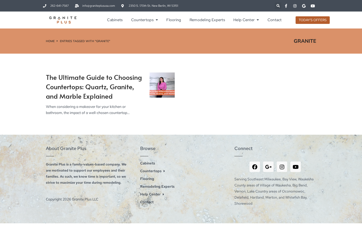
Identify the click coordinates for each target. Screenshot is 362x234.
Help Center (244, 19)
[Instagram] (282, 167)
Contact (275, 19)
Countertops (142, 19)
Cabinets (115, 19)
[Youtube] (295, 167)
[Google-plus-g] (268, 167)
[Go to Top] (354, 226)
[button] (278, 6)
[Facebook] (255, 167)
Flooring (173, 19)
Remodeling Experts (207, 19)
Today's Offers (313, 20)
